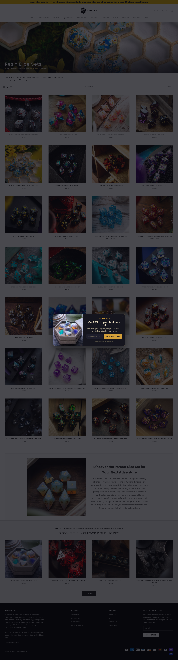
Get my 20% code (113, 336)
